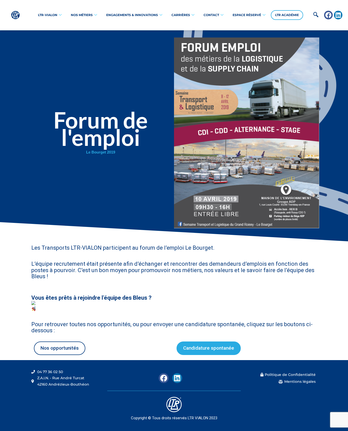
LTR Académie (287, 15)
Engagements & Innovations (132, 15)
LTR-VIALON (47, 15)
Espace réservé (247, 15)
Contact (211, 15)
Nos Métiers (82, 15)
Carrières (180, 15)
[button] (308, 15)
